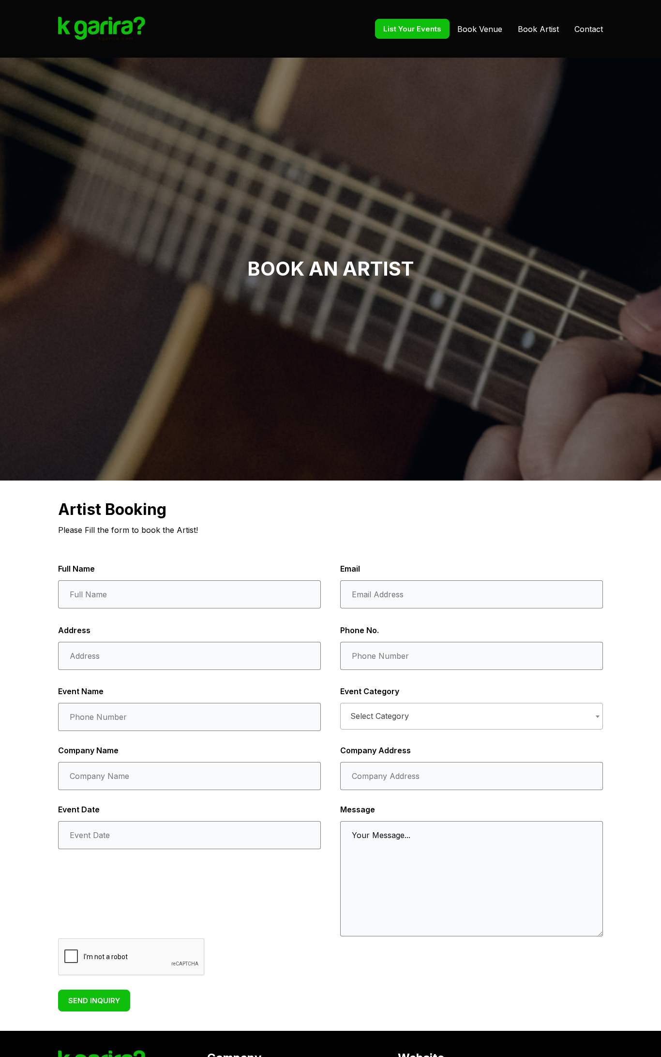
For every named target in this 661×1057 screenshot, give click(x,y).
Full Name (76, 569)
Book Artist (538, 29)
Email (350, 569)
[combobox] (471, 716)
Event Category (369, 691)
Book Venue (479, 29)
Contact (588, 29)
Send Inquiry (94, 1000)
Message (357, 809)
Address (74, 630)
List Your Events (412, 28)
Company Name (88, 750)
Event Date (79, 809)
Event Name (81, 691)
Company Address (375, 750)
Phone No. (359, 630)
